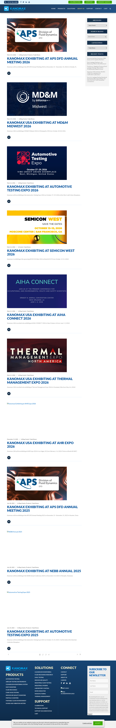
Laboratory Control (42, 688)
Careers (63, 680)
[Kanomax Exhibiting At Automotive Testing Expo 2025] (37, 608)
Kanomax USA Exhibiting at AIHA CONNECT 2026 (36, 316)
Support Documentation (43, 711)
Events (25, 55)
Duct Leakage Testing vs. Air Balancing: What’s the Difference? (96, 63)
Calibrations (75, 2)
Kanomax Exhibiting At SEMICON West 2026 (41, 252)
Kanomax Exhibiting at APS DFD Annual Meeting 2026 (42, 60)
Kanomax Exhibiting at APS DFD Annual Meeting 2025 (42, 508)
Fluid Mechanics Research (44, 674)
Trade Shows (36, 55)
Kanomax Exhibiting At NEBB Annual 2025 (44, 571)
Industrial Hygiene (41, 685)
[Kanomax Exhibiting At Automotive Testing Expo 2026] (37, 163)
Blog (21, 55)
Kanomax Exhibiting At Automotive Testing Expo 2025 (39, 633)
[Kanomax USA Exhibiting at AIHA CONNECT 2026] (37, 291)
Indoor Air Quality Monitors (16, 695)
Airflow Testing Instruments (16, 681)
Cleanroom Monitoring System (17, 684)
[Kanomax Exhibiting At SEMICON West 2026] (37, 227)
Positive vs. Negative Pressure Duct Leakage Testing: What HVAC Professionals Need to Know (97, 68)
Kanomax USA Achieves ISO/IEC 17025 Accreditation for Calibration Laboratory (96, 73)
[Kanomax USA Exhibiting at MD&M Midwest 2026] (37, 99)
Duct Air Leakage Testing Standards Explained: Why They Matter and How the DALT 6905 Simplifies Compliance (97, 79)
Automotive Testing (12, 679)
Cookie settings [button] (87, 723)
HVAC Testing (39, 677)
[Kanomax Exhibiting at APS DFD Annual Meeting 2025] (37, 483)
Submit (90, 714)
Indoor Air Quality (41, 680)
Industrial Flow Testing (43, 683)
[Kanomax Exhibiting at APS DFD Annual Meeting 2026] (37, 35)
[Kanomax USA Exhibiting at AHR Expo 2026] (37, 419)
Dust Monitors (11, 687)
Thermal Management (42, 696)
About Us (64, 677)
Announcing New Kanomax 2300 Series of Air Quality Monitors (96, 59)
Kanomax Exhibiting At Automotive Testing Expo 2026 (39, 188)
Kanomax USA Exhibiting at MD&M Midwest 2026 (37, 124)
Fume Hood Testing (12, 692)
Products (30, 55)
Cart (36, 713)
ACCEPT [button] (98, 723)
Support (89, 2)
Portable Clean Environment (16, 700)
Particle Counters (12, 698)
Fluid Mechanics (11, 690)
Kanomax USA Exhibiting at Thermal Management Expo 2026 (40, 380)
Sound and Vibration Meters (16, 703)
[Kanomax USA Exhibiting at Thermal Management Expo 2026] (37, 355)
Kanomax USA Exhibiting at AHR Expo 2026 (40, 444)
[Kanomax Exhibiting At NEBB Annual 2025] (37, 547)
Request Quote (104, 2)
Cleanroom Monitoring (43, 672)
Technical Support (41, 708)
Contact (64, 672)
